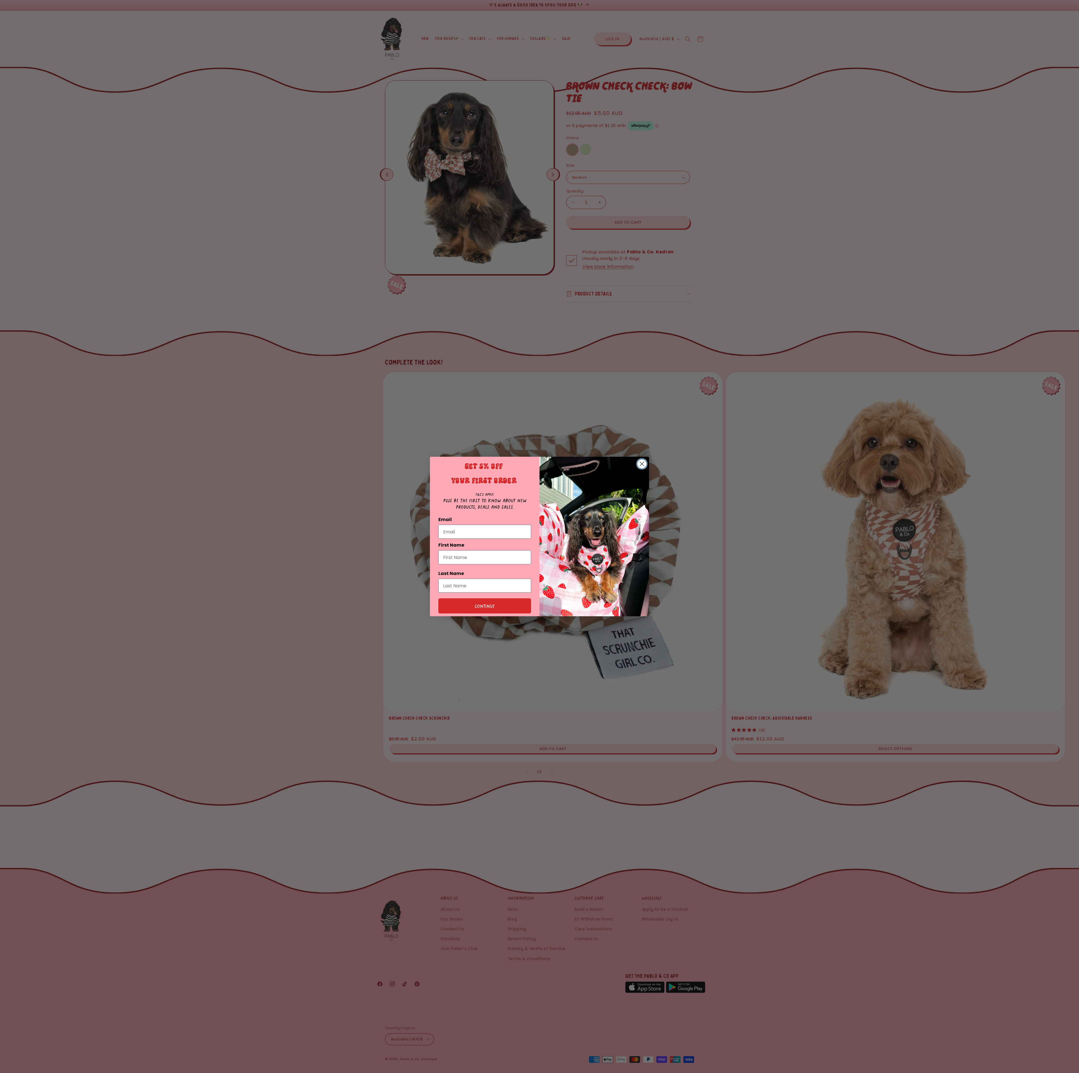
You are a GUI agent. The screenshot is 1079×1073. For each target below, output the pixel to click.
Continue (485, 606)
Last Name (451, 573)
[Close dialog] (642, 464)
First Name (451, 545)
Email (445, 519)
